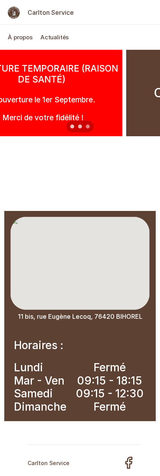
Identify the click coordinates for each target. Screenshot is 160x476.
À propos (20, 37)
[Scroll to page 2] (80, 126)
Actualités (54, 37)
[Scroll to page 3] (89, 126)
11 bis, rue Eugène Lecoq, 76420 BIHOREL (80, 316)
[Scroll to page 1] (71, 126)
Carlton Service (51, 12)
